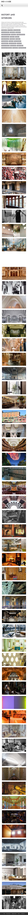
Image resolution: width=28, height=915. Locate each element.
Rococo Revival (5, 45)
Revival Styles (12, 43)
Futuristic (15, 47)
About (19, 913)
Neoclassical (4, 41)
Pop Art (11, 41)
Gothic (17, 36)
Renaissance (5, 43)
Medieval (12, 39)
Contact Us (23, 913)
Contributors (8, 913)
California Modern (6, 34)
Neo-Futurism (22, 47)
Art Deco (10, 30)
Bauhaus (18, 32)
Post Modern (18, 41)
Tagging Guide (14, 913)
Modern (18, 39)
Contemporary (5, 36)
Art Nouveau (17, 30)
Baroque (12, 32)
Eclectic (12, 36)
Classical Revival (20, 34)
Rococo (19, 43)
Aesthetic (4, 30)
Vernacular (13, 45)
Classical (13, 34)
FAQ (4, 913)
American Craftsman (6, 47)
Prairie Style (20, 45)
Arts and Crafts (5, 32)
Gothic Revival (5, 39)
